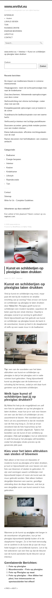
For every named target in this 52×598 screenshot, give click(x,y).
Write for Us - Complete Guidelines (18, 200)
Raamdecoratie (11, 28)
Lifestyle (8, 34)
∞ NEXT (13, 588)
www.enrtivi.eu (15, 6)
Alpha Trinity (27, 227)
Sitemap (7, 196)
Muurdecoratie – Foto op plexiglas (26, 569)
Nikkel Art (13, 306)
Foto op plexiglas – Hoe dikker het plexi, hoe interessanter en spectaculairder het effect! (26, 578)
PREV (7, 588)
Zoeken (7, 62)
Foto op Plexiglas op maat (22, 572)
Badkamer (10, 155)
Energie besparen (13, 31)
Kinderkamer (11, 172)
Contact (8, 37)
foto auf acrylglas (22, 436)
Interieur (9, 15)
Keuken (9, 18)
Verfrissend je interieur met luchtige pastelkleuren (24, 121)
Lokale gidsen (11, 22)
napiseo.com (9, 216)
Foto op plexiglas (17, 566)
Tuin (6, 25)
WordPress (16, 227)
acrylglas (31, 532)
